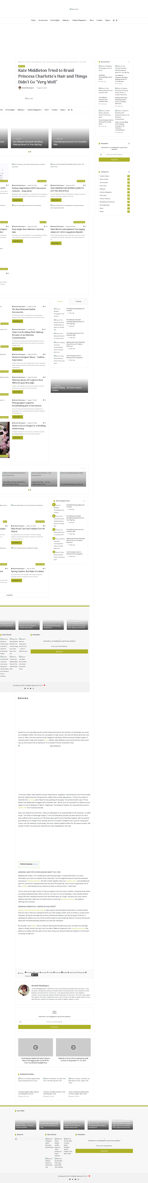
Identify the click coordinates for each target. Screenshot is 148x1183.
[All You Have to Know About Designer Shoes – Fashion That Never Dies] (68, 1146)
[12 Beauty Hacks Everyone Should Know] (49, 1143)
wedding (24, 886)
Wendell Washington (28, 88)
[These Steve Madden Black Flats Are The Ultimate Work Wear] (14, 663)
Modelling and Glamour (107, 202)
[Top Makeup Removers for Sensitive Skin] (70, 132)
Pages (107, 20)
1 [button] (28, 151)
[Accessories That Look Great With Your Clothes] (59, 1163)
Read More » (17, 200)
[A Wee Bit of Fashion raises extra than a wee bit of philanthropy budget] (4, 646)
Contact (99, 20)
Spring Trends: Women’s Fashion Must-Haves (28, 627)
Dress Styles (55, 20)
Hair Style (28, 62)
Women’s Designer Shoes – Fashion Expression (28, 359)
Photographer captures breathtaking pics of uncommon (26, 404)
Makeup (65, 20)
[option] (30, 132)
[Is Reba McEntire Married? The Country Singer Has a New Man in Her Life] (14, 646)
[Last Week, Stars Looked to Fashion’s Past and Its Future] (23, 663)
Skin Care (103, 186)
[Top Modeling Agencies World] (73, 479)
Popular (78, 301)
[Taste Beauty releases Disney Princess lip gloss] (59, 359)
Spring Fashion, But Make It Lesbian (27, 571)
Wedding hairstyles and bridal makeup (31, 910)
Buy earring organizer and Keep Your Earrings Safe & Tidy (49, 1125)
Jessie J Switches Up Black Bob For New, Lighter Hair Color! (79, 1093)
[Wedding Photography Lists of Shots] (59, 312)
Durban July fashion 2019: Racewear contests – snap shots (29, 190)
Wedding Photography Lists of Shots (75, 310)
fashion (34, 926)
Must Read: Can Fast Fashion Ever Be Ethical (28, 530)
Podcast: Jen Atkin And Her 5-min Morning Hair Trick (54, 1093)
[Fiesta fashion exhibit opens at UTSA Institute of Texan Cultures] (59, 1147)
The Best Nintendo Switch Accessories (23, 311)
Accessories (43, 20)
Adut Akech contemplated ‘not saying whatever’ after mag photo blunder (68, 231)
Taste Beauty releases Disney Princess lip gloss (74, 357)
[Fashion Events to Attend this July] (49, 1163)
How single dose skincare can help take (28, 231)
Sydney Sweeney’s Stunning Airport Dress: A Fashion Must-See (75, 344)
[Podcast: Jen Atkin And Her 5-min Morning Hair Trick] (54, 1084)
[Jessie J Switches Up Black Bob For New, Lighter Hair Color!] (80, 1084)
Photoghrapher (105, 205)
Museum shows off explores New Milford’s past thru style (27, 382)
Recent (60, 301)
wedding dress (71, 881)
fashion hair (22, 808)
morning (31, 800)
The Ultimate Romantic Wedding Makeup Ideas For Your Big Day (28, 143)
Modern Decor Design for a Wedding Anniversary (29, 427)
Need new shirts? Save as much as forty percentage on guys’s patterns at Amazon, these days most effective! (77, 625)
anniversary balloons (18, 434)
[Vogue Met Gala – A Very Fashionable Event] (44, 479)
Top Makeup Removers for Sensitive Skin (70, 143)
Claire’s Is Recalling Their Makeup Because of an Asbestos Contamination (27, 335)
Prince (46, 740)
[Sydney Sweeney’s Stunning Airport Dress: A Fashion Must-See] (59, 347)
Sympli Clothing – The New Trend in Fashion (66, 389)
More (92, 20)
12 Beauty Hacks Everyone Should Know (52, 627)
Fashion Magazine (79, 20)
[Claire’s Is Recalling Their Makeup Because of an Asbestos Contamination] (122, 115)
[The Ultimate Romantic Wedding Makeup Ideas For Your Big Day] (30, 132)
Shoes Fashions (105, 198)
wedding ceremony (68, 899)
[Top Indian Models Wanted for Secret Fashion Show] (15, 479)
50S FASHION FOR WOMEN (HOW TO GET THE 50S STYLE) (67, 190)
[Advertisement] (74, 41)
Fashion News (104, 176)
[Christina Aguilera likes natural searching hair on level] (29, 1084)
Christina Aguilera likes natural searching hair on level (28, 1093)
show (35, 864)
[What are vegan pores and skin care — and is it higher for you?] (23, 645)
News (102, 211)
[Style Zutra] (74, 9)
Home (33, 20)
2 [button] (30, 151)
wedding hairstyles (33, 881)
